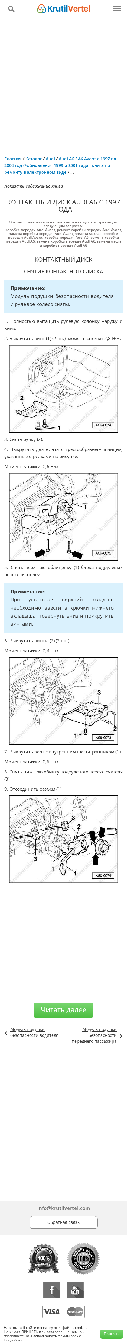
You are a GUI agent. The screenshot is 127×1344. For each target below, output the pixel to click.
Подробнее (13, 1340)
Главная (13, 159)
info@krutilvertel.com (63, 1208)
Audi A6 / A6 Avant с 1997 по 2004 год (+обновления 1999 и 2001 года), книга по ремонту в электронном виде (60, 165)
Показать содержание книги (33, 186)
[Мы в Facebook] (51, 1290)
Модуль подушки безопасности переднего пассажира (94, 1035)
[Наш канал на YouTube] (75, 1290)
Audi (50, 159)
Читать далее (63, 1009)
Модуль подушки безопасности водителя (34, 1032)
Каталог (33, 159)
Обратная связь (63, 1222)
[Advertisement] (63, 84)
